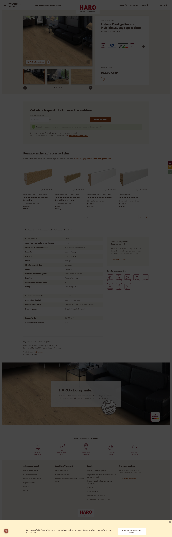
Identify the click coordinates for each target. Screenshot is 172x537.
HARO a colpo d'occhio (30, 475)
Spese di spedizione (61, 471)
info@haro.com (39, 352)
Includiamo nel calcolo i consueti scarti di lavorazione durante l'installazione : (71, 127)
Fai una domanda (119, 259)
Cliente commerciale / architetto (48, 5)
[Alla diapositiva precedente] (25, 88)
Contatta (26, 490)
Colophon (90, 487)
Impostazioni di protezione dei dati (98, 499)
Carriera (26, 486)
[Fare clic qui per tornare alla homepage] (86, 513)
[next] (146, 217)
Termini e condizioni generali (96, 471)
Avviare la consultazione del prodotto (132, 531)
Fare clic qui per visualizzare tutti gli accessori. (94, 159)
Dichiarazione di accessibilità (96, 495)
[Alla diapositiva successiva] (90, 88)
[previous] (140, 217)
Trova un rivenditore (101, 119)
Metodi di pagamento (62, 475)
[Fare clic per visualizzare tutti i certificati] (143, 46)
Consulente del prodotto (31, 471)
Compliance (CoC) (93, 491)
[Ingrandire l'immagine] (88, 62)
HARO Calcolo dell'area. (78, 135)
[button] (170, 163)
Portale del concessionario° (32, 479)
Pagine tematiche (29, 483)
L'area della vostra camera (37, 115)
